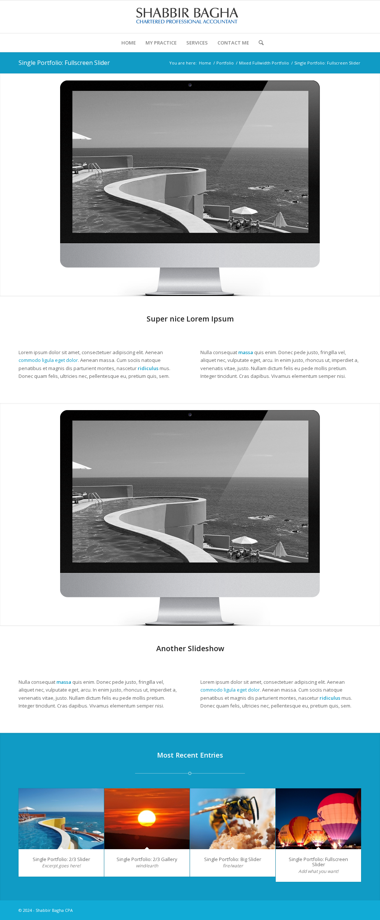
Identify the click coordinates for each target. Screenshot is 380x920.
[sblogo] (190, 16)
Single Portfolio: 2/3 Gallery (147, 859)
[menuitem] (129, 42)
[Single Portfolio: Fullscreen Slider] (318, 818)
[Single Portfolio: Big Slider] (232, 818)
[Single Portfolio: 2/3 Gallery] (147, 818)
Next (373, 184)
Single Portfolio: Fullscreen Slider (64, 63)
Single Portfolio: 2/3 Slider (61, 859)
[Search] (258, 42)
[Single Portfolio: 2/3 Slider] (61, 818)
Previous (6, 184)
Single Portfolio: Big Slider (232, 859)
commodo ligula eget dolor (48, 360)
